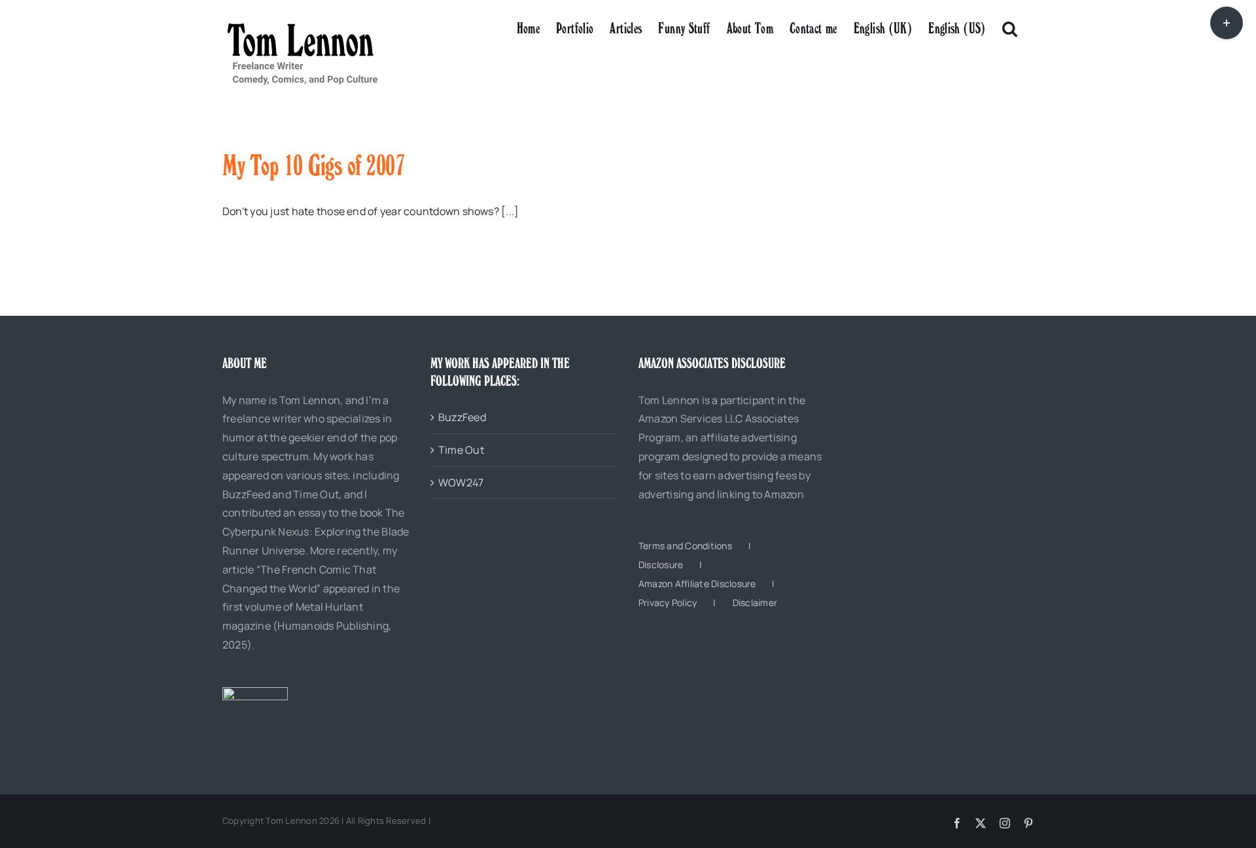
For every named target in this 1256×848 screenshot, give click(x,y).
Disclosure (660, 564)
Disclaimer (755, 602)
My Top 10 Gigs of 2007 (313, 165)
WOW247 (460, 482)
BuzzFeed (462, 417)
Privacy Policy (667, 602)
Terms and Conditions (685, 545)
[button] (1009, 27)
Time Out (461, 450)
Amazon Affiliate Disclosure (697, 583)
